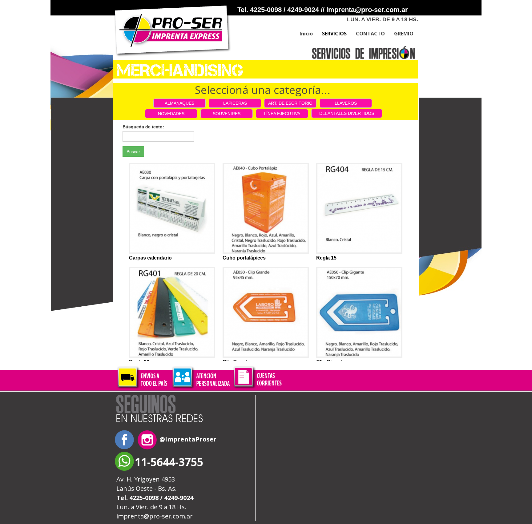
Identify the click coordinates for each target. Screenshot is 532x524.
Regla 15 (326, 257)
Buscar (133, 151)
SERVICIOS (334, 33)
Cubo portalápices (244, 257)
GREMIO (403, 33)
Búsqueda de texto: (143, 126)
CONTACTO (370, 33)
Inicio (306, 33)
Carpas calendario (150, 257)
